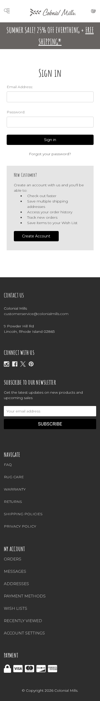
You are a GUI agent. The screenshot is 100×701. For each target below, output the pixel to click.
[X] (23, 364)
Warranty (15, 489)
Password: (16, 112)
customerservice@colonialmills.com (36, 313)
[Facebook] (14, 364)
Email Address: (20, 87)
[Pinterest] (31, 364)
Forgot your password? (50, 154)
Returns (13, 501)
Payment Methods (25, 596)
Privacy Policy (20, 526)
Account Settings (24, 633)
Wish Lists (15, 608)
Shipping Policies (23, 514)
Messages (15, 571)
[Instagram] (6, 364)
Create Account (36, 236)
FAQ (8, 464)
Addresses (16, 583)
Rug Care (14, 477)
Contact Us (14, 295)
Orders (12, 559)
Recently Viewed (23, 620)
